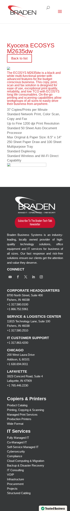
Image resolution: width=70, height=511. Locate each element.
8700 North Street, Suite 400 (25, 295)
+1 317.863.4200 (17, 342)
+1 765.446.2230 (17, 385)
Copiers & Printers (26, 398)
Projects (12, 488)
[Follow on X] (26, 277)
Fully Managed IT (18, 437)
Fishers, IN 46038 (18, 299)
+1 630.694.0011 (17, 364)
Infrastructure (15, 479)
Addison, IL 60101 (18, 359)
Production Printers (19, 419)
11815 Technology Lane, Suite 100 (28, 321)
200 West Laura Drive (21, 354)
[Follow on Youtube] (10, 277)
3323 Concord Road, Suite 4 (25, 376)
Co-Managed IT (17, 442)
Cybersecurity (16, 451)
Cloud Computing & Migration (25, 460)
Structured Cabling (19, 493)
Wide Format (15, 423)
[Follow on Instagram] (41, 277)
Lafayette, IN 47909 (19, 380)
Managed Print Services (22, 414)
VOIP (10, 474)
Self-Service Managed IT (22, 447)
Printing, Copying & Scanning (25, 410)
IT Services (19, 431)
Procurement (15, 484)
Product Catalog (17, 405)
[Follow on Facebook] (18, 277)
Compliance (14, 456)
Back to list (19, 58)
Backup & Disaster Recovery (25, 465)
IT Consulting (15, 470)
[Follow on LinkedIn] (33, 277)
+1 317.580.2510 (17, 330)
